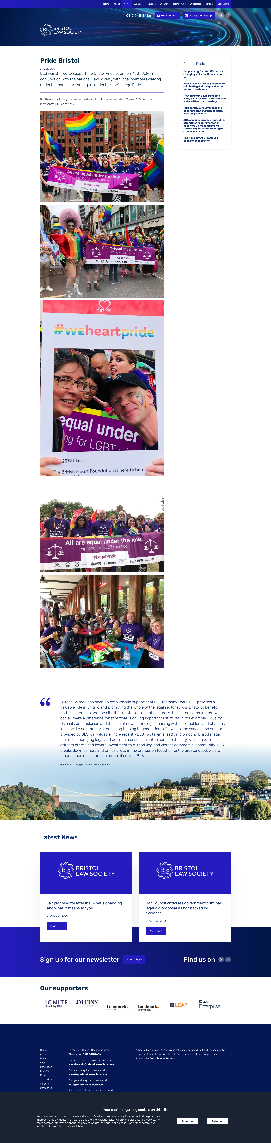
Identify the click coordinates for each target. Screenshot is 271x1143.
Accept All (188, 1121)
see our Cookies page (113, 1122)
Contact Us (223, 4)
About (117, 4)
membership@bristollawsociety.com (91, 1064)
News (127, 4)
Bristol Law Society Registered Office (89, 1050)
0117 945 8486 (138, 15)
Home (106, 4)
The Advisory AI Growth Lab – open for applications (201, 139)
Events (137, 4)
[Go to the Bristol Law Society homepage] (61, 15)
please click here (74, 1126)
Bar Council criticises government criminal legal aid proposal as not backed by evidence (204, 86)
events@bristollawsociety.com (88, 1074)
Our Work (164, 4)
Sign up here (134, 959)
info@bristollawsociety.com (86, 1084)
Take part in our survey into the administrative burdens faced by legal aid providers (203, 110)
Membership (179, 4)
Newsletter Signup (201, 15)
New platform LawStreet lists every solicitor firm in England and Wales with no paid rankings (204, 98)
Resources (150, 4)
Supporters (195, 4)
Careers (209, 4)
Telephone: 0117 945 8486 (85, 1054)
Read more (56, 926)
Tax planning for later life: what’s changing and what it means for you (203, 74)
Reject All (217, 1121)
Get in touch (168, 15)
